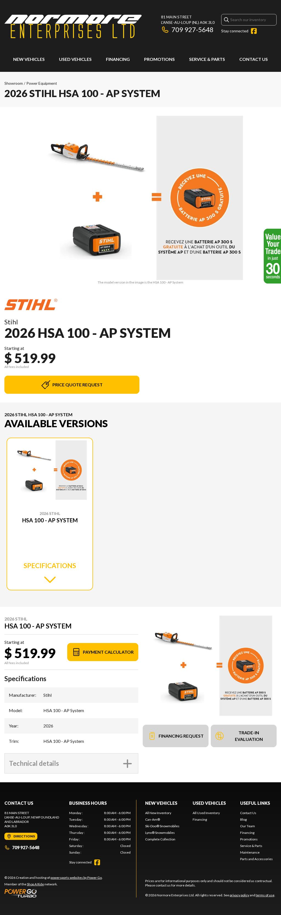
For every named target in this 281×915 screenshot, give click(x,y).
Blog (243, 819)
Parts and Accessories (256, 859)
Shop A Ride (35, 884)
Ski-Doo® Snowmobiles (162, 826)
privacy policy (239, 895)
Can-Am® (152, 819)
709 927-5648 (192, 29)
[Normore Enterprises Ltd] (73, 26)
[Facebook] (254, 31)
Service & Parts (207, 59)
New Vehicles (29, 59)
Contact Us (253, 59)
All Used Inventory (206, 813)
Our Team (247, 826)
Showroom (13, 83)
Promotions (159, 59)
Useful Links (255, 803)
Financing (118, 59)
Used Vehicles (75, 59)
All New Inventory (158, 813)
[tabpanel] (100, 833)
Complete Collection (160, 839)
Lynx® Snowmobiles (160, 833)
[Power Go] (53, 893)
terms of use (265, 895)
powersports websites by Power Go (76, 878)
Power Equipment (41, 83)
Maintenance (250, 852)
